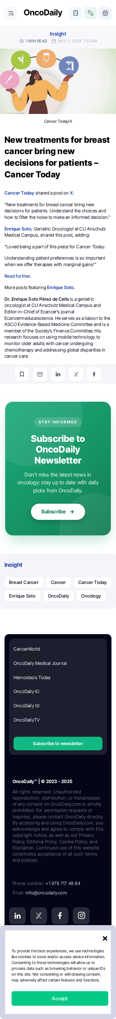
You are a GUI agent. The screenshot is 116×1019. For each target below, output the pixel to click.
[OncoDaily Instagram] (81, 915)
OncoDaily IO (27, 691)
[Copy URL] (22, 374)
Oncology (91, 596)
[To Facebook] (94, 374)
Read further (17, 276)
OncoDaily (58, 596)
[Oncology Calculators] (75, 13)
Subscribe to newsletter (58, 743)
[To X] (76, 374)
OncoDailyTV (27, 719)
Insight (58, 34)
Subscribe (53, 511)
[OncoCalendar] (105, 13)
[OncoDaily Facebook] (60, 915)
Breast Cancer (24, 582)
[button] (105, 938)
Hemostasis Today (32, 677)
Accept (60, 998)
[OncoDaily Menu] (11, 13)
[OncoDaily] (43, 13)
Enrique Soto (22, 596)
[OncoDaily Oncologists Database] (90, 13)
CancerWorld (27, 649)
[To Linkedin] (58, 374)
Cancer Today (92, 582)
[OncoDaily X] (38, 915)
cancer (58, 582)
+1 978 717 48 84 (62, 883)
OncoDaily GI (27, 705)
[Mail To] (40, 374)
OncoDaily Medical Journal (40, 663)
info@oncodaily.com (46, 892)
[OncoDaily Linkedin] (17, 915)
